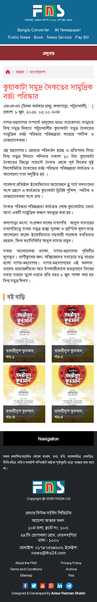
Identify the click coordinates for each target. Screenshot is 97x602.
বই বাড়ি (16, 297)
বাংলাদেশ (37, 72)
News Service (59, 37)
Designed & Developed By (48, 593)
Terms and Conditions (26, 569)
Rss (71, 575)
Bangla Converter (34, 30)
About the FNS (26, 563)
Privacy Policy (71, 563)
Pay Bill (82, 37)
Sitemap (26, 575)
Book (38, 37)
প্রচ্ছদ (20, 72)
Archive (71, 569)
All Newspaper (68, 30)
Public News (19, 37)
